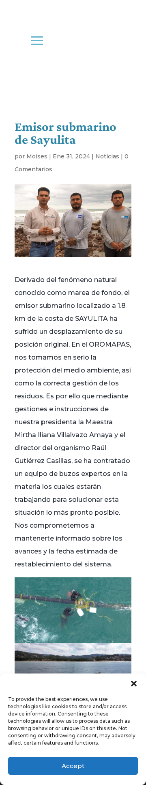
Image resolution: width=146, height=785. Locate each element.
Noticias (107, 156)
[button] (134, 684)
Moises (36, 156)
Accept (73, 766)
